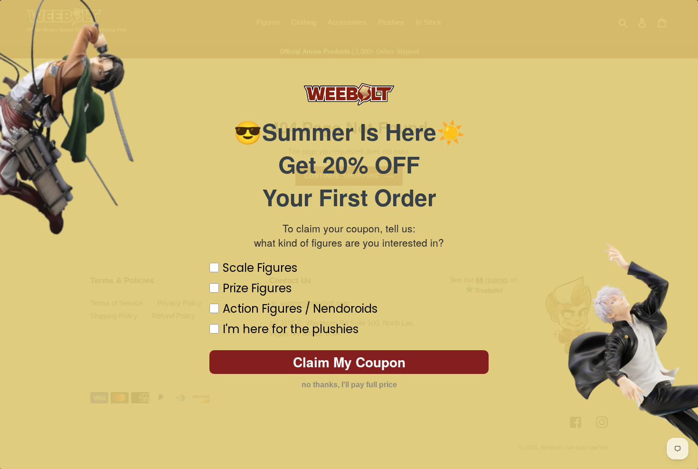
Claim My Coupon (349, 362)
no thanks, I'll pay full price (349, 385)
